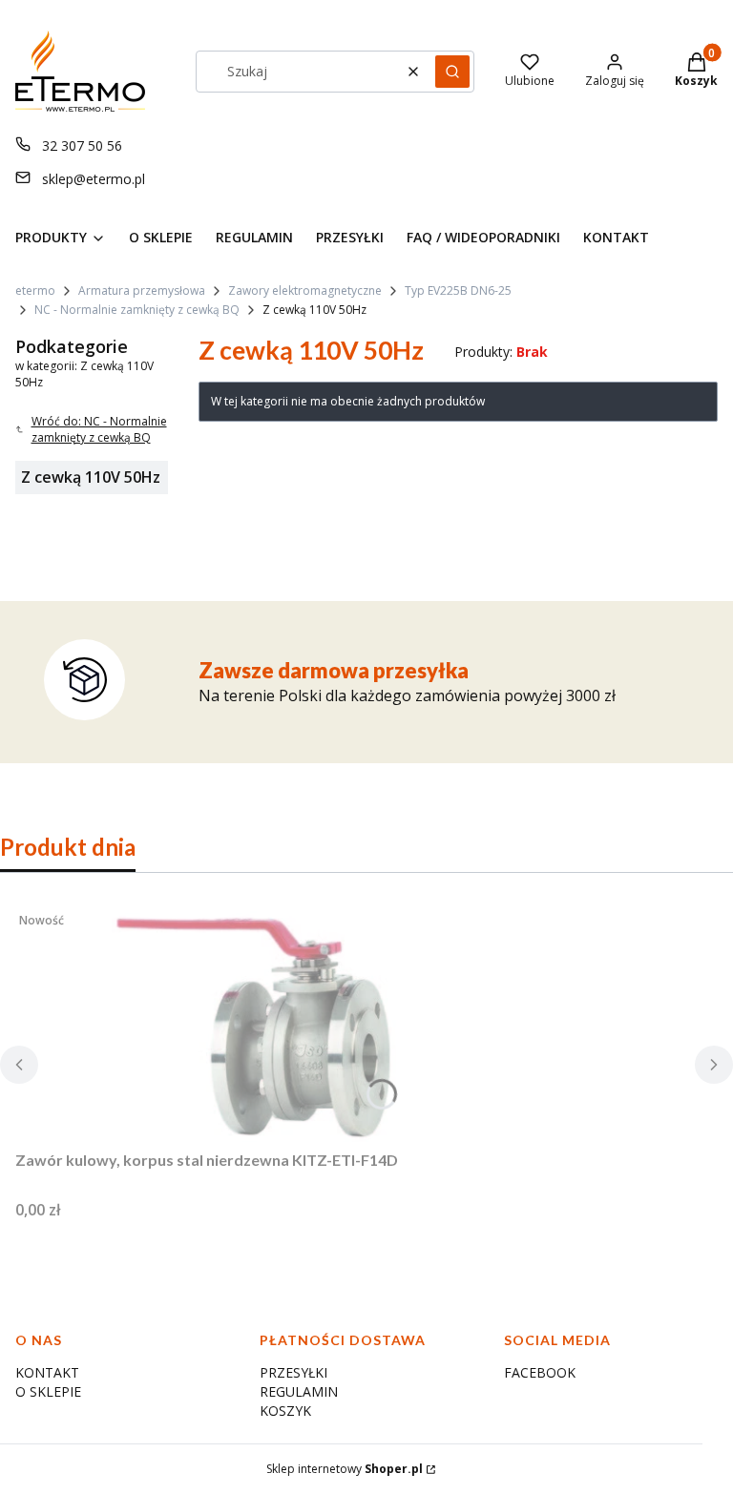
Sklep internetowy (344, 1469)
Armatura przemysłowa (141, 290)
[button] (452, 71)
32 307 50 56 (82, 145)
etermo (35, 290)
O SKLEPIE (48, 1391)
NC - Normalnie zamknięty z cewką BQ (137, 309)
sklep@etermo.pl (93, 179)
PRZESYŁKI (293, 1372)
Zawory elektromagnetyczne (305, 290)
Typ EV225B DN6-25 (458, 290)
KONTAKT (47, 1372)
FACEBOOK (540, 1372)
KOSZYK (285, 1410)
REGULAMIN (299, 1391)
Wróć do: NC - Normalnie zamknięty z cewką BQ (99, 429)
